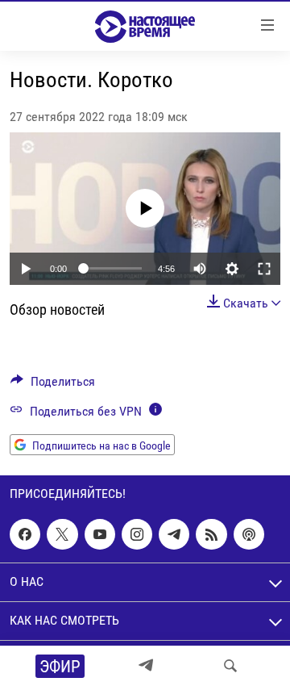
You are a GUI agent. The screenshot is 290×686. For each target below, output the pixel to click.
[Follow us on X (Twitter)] (62, 534)
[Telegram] (146, 666)
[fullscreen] (264, 269)
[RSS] (211, 534)
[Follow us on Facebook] (25, 534)
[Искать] (230, 666)
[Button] (52, 385)
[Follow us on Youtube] (100, 534)
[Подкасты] (249, 534)
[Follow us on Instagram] (137, 534)
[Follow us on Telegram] (174, 534)
